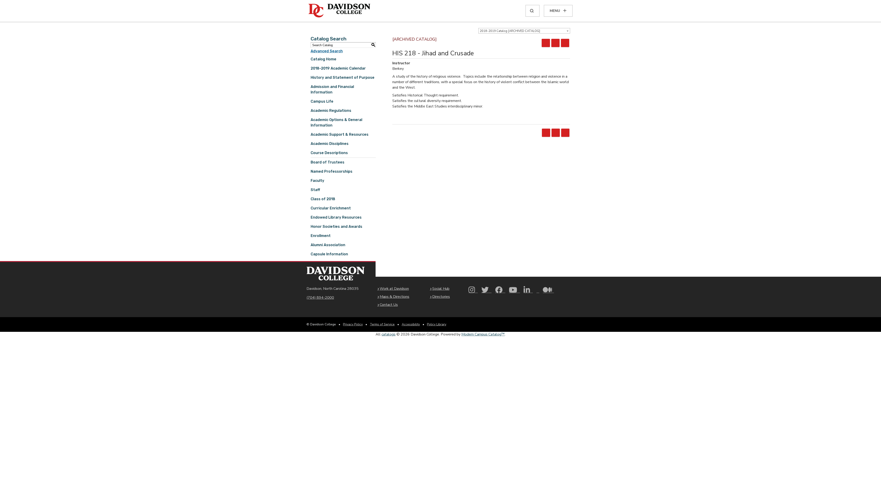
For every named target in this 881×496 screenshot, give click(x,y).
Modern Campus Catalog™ (483, 334)
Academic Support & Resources (339, 134)
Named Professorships (331, 171)
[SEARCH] (532, 11)
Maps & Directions (394, 296)
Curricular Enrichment (331, 208)
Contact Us (389, 304)
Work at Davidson (394, 288)
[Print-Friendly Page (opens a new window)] (555, 43)
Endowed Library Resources (336, 217)
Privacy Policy (353, 324)
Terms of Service (382, 324)
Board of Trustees (327, 162)
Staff (315, 190)
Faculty (317, 180)
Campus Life (322, 101)
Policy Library (436, 324)
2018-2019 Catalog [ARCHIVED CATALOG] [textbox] (510, 31)
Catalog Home (323, 59)
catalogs (389, 334)
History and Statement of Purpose (342, 77)
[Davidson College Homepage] (336, 274)
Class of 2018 (323, 199)
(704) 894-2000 (320, 297)
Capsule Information (329, 254)
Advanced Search (327, 51)
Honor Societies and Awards (336, 226)
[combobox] (524, 31)
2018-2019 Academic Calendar (338, 68)
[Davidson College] (339, 11)
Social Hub (440, 288)
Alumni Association (328, 245)
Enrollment (321, 236)
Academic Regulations (331, 110)
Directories (441, 296)
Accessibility (411, 324)
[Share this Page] (546, 43)
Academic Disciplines (329, 143)
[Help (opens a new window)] (565, 43)
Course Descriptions (329, 153)
